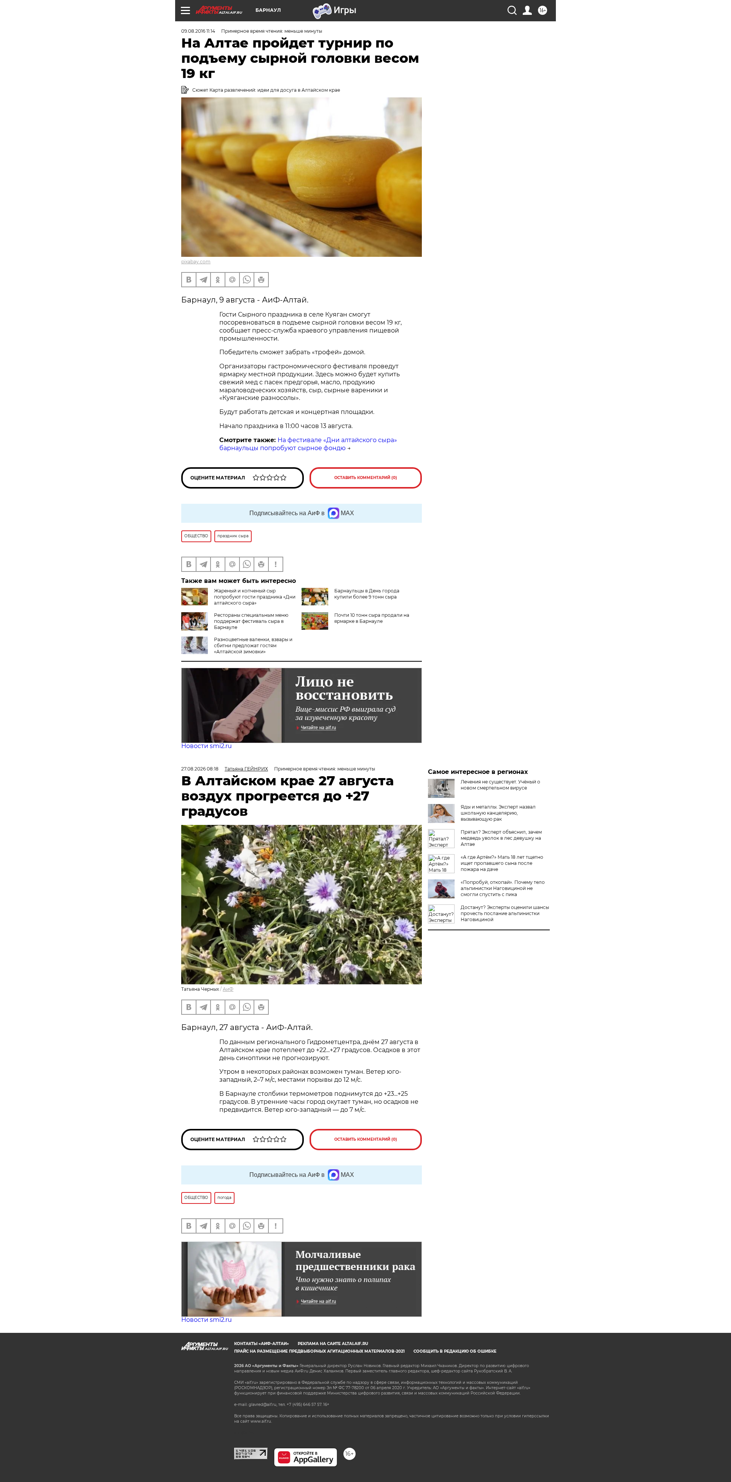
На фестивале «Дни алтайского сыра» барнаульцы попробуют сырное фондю (308, 444)
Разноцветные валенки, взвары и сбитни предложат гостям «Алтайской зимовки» (253, 645)
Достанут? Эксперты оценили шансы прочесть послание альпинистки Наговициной (505, 913)
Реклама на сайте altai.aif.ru (333, 1343)
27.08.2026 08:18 (200, 769)
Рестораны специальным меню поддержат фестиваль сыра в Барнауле (251, 621)
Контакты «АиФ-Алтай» (261, 1343)
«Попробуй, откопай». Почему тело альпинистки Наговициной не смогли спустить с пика (503, 888)
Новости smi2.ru (206, 746)
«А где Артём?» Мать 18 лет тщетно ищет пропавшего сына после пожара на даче (502, 863)
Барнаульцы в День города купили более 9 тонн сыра (366, 594)
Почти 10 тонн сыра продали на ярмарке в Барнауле (371, 618)
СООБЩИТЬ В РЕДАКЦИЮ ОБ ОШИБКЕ (454, 1351)
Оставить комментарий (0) (365, 477)
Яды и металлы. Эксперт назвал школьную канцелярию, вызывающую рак (498, 813)
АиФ (228, 989)
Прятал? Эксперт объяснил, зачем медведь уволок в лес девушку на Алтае (501, 838)
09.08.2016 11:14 (198, 31)
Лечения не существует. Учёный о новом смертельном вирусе (500, 785)
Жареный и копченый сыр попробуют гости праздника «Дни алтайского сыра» (254, 597)
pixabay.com (196, 261)
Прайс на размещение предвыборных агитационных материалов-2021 (319, 1351)
